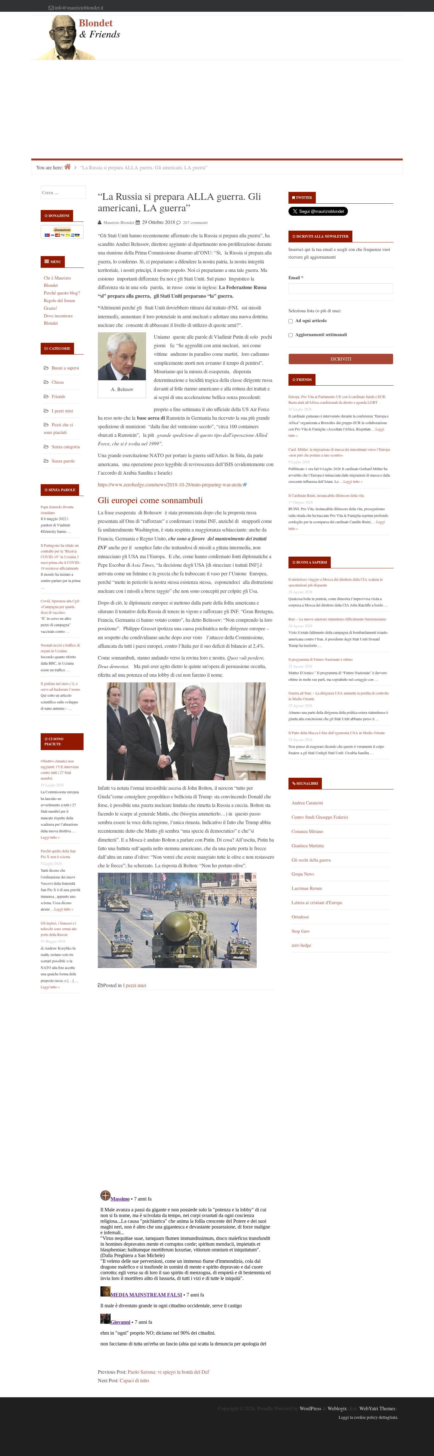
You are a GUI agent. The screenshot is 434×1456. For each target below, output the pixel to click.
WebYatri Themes (377, 1408)
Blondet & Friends (99, 27)
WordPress (310, 1408)
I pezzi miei (62, 411)
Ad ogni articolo (310, 320)
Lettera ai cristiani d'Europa (317, 902)
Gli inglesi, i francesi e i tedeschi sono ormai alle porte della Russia (59, 928)
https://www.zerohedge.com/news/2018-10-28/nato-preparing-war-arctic (170, 484)
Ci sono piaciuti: (54, 741)
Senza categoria (66, 447)
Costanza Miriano (307, 831)
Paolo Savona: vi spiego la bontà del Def (168, 1371)
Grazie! (50, 308)
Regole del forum (59, 300)
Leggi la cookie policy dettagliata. (368, 1417)
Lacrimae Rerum (307, 888)
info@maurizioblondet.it (79, 7)
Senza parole (63, 461)
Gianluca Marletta (308, 846)
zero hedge (301, 945)
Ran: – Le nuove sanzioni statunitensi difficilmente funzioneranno (337, 618)
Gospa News (303, 874)
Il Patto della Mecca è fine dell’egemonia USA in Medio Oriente (336, 732)
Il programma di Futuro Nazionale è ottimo (320, 659)
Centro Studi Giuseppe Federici (320, 817)
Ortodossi (300, 917)
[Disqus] (186, 1093)
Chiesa (58, 382)
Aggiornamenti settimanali (320, 334)
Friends (58, 396)
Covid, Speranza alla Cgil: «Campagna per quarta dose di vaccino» (60, 606)
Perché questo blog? (62, 293)
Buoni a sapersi (65, 368)
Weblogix (337, 1408)
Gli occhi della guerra (311, 860)
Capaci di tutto (134, 1380)
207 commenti (195, 222)
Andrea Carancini (307, 803)
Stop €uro (300, 931)
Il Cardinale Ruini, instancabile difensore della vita (326, 495)
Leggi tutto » (50, 837)
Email (295, 277)
